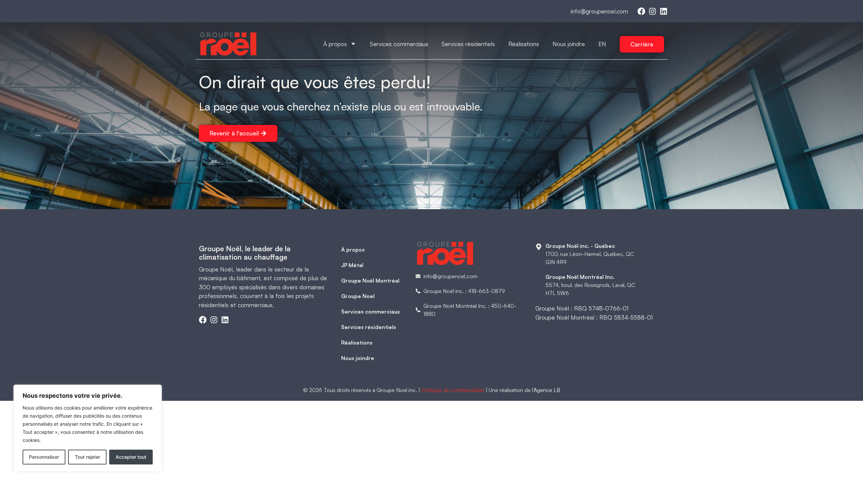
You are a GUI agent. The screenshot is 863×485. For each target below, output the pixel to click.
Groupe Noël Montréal (370, 280)
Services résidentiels (468, 43)
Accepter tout (131, 457)
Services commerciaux (399, 43)
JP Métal (352, 265)
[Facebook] (641, 11)
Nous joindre (569, 43)
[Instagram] (652, 11)
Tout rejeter (87, 457)
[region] (87, 428)
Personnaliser (44, 457)
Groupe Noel (358, 296)
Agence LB (547, 390)
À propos (335, 43)
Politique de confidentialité (452, 390)
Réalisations (523, 43)
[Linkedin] (663, 11)
